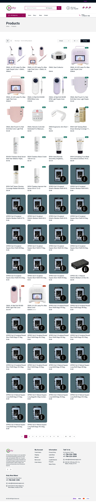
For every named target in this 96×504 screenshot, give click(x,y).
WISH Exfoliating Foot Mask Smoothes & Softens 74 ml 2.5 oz (79, 159)
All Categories (14, 15)
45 (70, 436)
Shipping (37, 454)
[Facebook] (7, 469)
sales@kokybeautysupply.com (73, 459)
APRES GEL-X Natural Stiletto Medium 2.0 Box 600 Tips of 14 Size (79, 278)
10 (57, 436)
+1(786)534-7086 (85, 15)
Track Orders (38, 452)
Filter (86, 41)
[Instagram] (10, 469)
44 (65, 436)
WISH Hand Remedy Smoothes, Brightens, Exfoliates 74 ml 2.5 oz (56, 159)
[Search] (59, 8)
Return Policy (52, 464)
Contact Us (51, 457)
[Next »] (74, 436)
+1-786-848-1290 (13, 480)
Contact (46, 15)
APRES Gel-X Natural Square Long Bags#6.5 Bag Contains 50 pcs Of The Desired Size (37, 397)
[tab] (7, 40)
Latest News (52, 454)
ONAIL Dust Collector (56, 67)
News (40, 15)
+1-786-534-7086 (70, 454)
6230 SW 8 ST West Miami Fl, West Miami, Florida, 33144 (16, 486)
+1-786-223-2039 (70, 456)
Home (29, 15)
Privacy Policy (52, 452)
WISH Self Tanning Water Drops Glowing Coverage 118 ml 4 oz (80, 129)
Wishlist (37, 457)
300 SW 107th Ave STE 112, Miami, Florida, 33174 (72, 462)
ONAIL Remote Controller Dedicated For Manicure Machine (36, 129)
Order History (38, 462)
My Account (37, 459)
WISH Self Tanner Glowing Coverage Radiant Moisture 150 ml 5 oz (15, 188)
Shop (34, 15)
